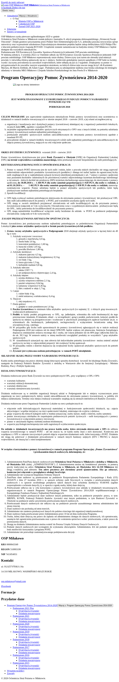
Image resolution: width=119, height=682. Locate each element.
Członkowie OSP (27, 24)
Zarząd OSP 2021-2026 (29, 26)
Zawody (11, 673)
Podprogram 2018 (21, 639)
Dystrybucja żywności (29, 611)
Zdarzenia (11, 29)
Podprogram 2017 (21, 647)
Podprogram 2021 (21, 616)
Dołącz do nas (18, 7)
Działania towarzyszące (29, 613)
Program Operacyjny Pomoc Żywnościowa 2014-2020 (32, 605)
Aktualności (12, 15)
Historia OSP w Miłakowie (31, 21)
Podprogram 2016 (21, 655)
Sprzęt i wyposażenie (16, 31)
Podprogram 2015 (21, 663)
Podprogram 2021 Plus (23, 608)
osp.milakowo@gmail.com (13, 581)
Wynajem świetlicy (15, 671)
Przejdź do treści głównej (12, 2)
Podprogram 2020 (21, 624)
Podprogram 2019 (21, 631)
